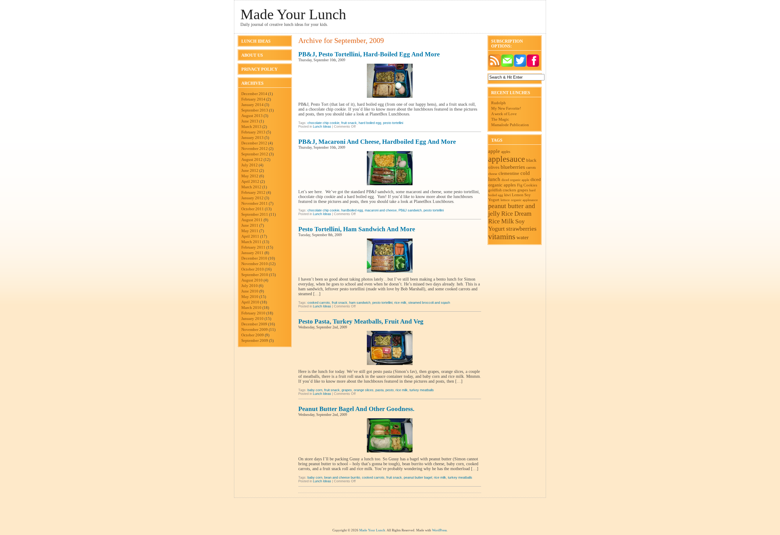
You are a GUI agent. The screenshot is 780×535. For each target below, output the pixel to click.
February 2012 (253, 192)
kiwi (507, 195)
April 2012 (250, 181)
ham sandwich (359, 302)
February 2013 (253, 132)
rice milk (400, 302)
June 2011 (249, 225)
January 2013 (252, 137)
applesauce (506, 159)
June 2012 (249, 170)
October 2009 (252, 335)
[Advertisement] (390, 514)
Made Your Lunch (293, 14)
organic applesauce (524, 200)
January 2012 (252, 198)
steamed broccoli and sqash (429, 302)
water (522, 237)
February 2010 (253, 313)
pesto (389, 390)
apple (494, 151)
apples (505, 152)
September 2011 (254, 214)
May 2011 (249, 231)
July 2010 (249, 285)
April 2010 (250, 302)
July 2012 (249, 165)
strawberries (521, 228)
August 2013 (252, 115)
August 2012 (252, 159)
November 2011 (254, 203)
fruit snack (349, 123)
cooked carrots (318, 302)
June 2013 (249, 121)
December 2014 (254, 93)
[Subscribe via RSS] (494, 65)
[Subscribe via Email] (507, 65)
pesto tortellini (393, 123)
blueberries (513, 167)
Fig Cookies (527, 185)
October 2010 (252, 269)
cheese (492, 173)
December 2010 (254, 258)
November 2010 (254, 263)
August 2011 (252, 220)
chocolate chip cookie (323, 123)
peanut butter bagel (418, 477)
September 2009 (254, 340)
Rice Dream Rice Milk (509, 217)
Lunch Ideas (256, 41)
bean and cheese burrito (342, 477)
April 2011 (250, 236)
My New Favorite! (506, 108)
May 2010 (249, 296)
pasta (379, 390)
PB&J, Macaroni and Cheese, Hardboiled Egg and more (377, 141)
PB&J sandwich (410, 210)
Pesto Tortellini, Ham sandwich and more (356, 229)
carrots (531, 167)
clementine (508, 173)
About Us (252, 55)
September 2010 (254, 274)
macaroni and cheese (381, 210)
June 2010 (249, 291)
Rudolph (498, 103)
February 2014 (253, 99)
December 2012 (254, 143)
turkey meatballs (422, 390)
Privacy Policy (259, 69)
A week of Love (504, 114)
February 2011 (253, 247)
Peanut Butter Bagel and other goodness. (356, 409)
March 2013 (251, 126)
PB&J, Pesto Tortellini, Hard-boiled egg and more (369, 54)
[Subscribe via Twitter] (520, 65)
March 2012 (251, 187)
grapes (347, 390)
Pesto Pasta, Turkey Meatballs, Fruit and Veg (361, 321)
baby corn (314, 390)
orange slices (364, 390)
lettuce (505, 200)
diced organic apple (515, 180)
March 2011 (251, 241)
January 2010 (252, 318)
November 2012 (254, 148)
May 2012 (249, 176)
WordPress (439, 530)
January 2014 (252, 104)
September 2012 (254, 154)
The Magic (500, 119)
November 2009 (254, 329)
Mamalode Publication (510, 124)
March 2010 (251, 307)
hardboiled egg (352, 210)
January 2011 (252, 252)
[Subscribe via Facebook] (532, 65)
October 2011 (252, 209)
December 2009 (254, 324)
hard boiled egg (370, 123)
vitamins (501, 236)
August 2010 (252, 280)
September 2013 (254, 110)
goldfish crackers (502, 190)
